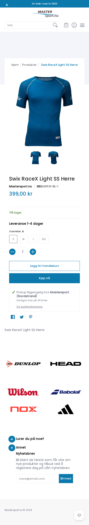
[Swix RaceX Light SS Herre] (35, 157)
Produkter (29, 65)
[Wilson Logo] (23, 392)
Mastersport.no (20, 186)
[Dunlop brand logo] (23, 363)
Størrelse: (16, 231)
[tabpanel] (44, 329)
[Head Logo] (65, 364)
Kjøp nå (44, 278)
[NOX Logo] (23, 409)
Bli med (65, 478)
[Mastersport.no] (44, 14)
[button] (66, 25)
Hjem (15, 65)
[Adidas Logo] (65, 409)
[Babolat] (65, 392)
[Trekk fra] (12, 252)
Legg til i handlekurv (44, 266)
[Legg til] (33, 252)
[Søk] (55, 25)
